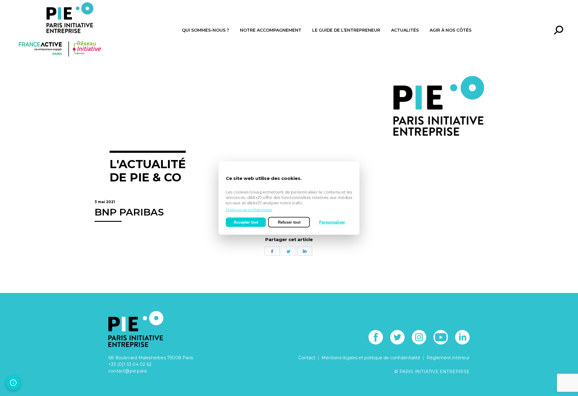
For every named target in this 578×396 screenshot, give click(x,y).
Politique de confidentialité (249, 209)
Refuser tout (289, 222)
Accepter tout (246, 222)
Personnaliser (332, 222)
